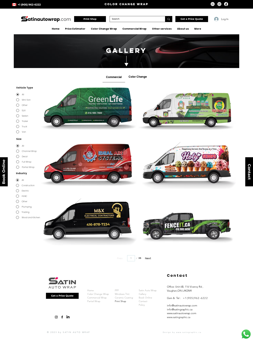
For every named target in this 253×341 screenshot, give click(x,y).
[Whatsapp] (213, 4)
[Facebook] (226, 4)
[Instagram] (219, 4)
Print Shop (120, 301)
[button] (191, 19)
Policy (142, 304)
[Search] (168, 19)
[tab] (114, 76)
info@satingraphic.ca (179, 309)
